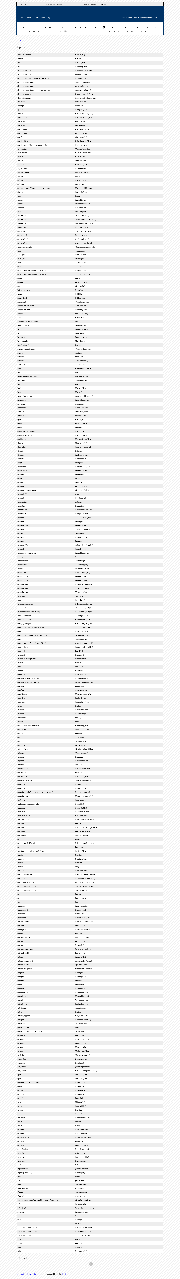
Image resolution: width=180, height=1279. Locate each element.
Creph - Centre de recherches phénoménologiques (87, 4)
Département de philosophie (50, 4)
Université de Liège (26, 4)
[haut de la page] (91, 1264)
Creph (35, 1274)
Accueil (20, 40)
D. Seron (65, 1274)
